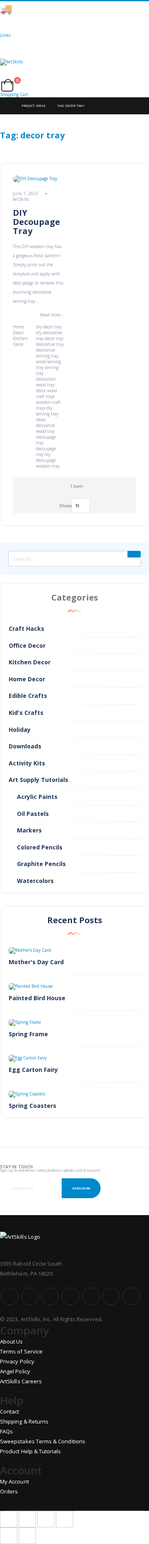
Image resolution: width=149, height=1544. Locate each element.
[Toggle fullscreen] (46, 1519)
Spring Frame (28, 1034)
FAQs (6, 1431)
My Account (14, 1481)
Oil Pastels (33, 814)
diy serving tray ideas (47, 413)
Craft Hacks (26, 628)
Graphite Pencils (41, 864)
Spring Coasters (32, 1106)
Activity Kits (27, 763)
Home (7, 106)
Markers (29, 830)
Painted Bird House (37, 998)
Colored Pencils (39, 847)
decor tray (54, 338)
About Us (11, 1341)
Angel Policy (15, 1371)
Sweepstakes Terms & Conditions (42, 1441)
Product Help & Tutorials (30, 1451)
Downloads (25, 746)
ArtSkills (21, 199)
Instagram (70, 1296)
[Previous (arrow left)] (8, 1535)
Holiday (20, 729)
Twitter (29, 1296)
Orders (9, 1491)
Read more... (52, 315)
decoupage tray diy (46, 451)
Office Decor (27, 645)
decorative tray (50, 344)
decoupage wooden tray (48, 463)
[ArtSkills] (74, 69)
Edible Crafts (28, 696)
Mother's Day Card (36, 962)
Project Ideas (34, 106)
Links (5, 35)
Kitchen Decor (20, 341)
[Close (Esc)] (8, 1519)
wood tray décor (45, 387)
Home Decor (18, 329)
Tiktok (111, 1296)
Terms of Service (21, 1351)
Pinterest (90, 1296)
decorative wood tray (45, 428)
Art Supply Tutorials (38, 780)
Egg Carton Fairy (33, 1070)
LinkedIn (131, 1296)
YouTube (50, 1296)
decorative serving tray (47, 353)
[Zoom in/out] (64, 1519)
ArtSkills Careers (21, 1381)
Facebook (9, 1296)
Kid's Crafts (26, 713)
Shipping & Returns (24, 1421)
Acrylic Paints (37, 797)
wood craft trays (46, 393)
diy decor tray (49, 327)
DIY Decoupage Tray (36, 221)
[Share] (27, 1519)
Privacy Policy (17, 1361)
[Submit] (134, 554)
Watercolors (35, 881)
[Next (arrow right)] (27, 1535)
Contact (9, 1411)
